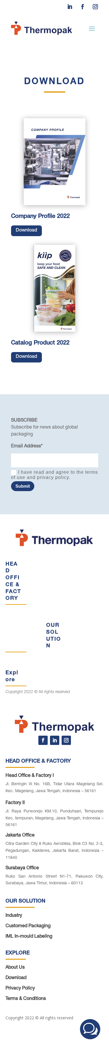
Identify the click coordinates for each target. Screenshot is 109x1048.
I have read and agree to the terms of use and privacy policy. (54, 475)
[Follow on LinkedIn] (70, 6)
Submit (22, 486)
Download (26, 230)
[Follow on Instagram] (95, 6)
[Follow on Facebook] (82, 6)
